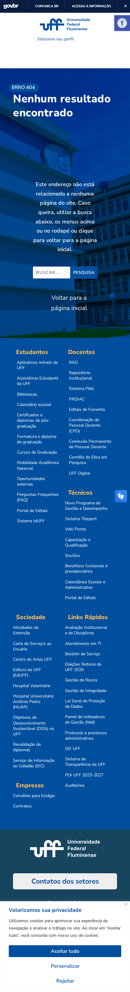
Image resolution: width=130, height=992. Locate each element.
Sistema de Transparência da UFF (85, 761)
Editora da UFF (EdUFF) (27, 672)
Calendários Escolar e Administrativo (85, 584)
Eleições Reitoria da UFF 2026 (83, 667)
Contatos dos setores (65, 881)
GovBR (10, 6)
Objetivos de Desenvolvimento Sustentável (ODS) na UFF (33, 726)
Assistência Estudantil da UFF (37, 381)
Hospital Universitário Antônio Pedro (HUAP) (33, 702)
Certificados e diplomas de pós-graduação (33, 420)
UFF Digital (79, 473)
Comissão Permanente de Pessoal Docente (90, 444)
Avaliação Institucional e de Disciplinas (86, 630)
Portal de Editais (32, 510)
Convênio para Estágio (34, 796)
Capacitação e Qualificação (77, 542)
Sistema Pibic (81, 388)
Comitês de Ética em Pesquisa (88, 460)
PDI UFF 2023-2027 (84, 775)
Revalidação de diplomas (27, 747)
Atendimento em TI (83, 643)
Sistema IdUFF (31, 521)
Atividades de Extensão (25, 630)
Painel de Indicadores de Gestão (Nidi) (85, 719)
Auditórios (75, 785)
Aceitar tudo (65, 951)
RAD (73, 362)
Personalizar (65, 966)
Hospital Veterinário (31, 686)
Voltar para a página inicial (69, 303)
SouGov (72, 555)
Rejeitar (65, 980)
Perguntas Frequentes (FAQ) (38, 497)
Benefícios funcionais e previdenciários (86, 568)
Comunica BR (46, 6)
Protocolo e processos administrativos (86, 735)
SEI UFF (72, 749)
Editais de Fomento (87, 409)
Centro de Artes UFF (32, 659)
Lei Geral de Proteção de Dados (85, 703)
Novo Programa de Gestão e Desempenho (86, 505)
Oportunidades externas (31, 481)
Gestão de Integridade (85, 691)
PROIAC (77, 399)
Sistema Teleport (81, 519)
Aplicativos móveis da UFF (37, 365)
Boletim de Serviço (82, 654)
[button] (122, 23)
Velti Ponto (75, 529)
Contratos (22, 806)
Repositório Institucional (80, 375)
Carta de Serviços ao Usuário (32, 646)
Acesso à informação (91, 6)
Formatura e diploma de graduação (36, 439)
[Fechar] (126, 904)
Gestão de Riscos (81, 680)
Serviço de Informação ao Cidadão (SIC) (34, 763)
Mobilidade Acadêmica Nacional (38, 465)
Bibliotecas (27, 394)
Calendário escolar (34, 404)
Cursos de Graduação (37, 452)
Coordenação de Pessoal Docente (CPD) (84, 425)
